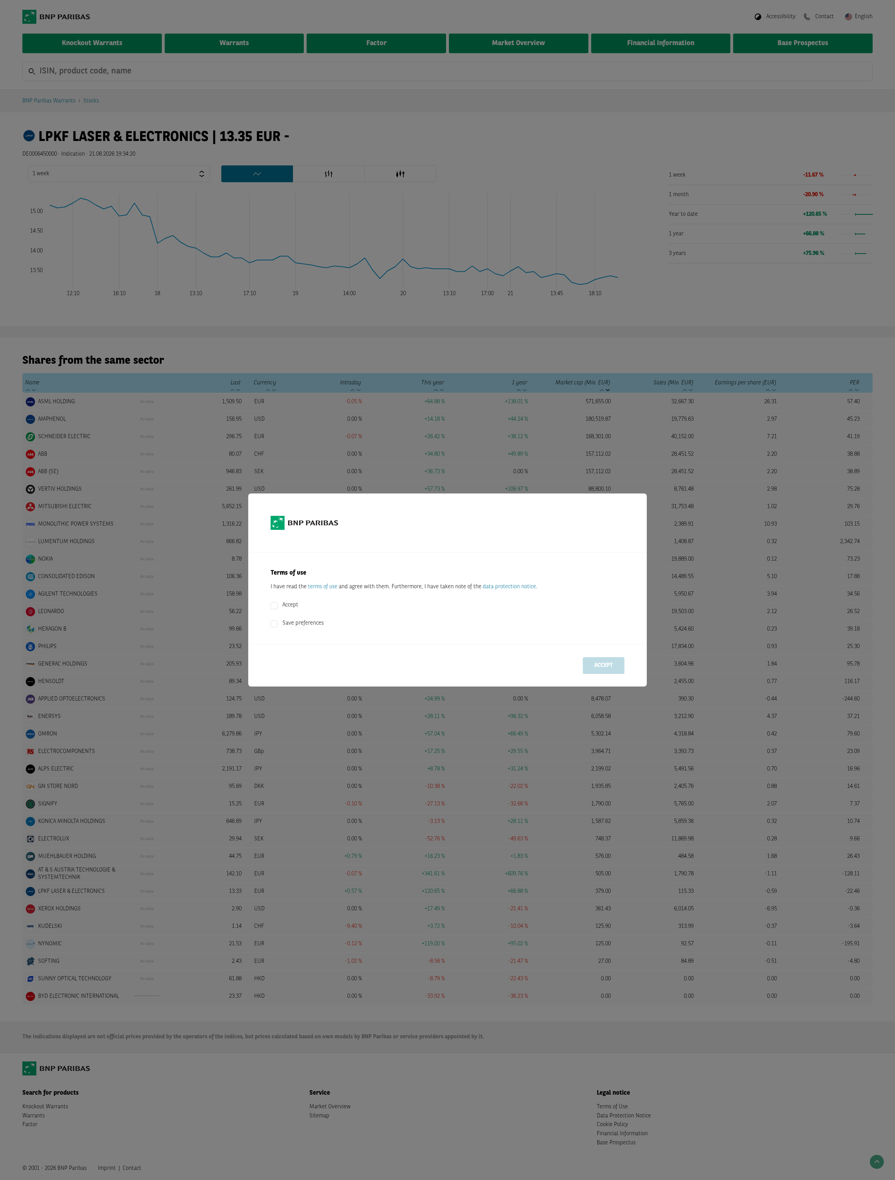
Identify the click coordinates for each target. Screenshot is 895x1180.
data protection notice (509, 587)
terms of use (322, 587)
